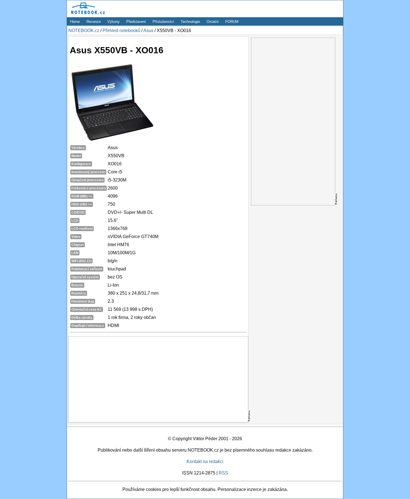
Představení (136, 22)
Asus (148, 30)
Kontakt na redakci (205, 461)
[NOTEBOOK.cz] (87, 14)
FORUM (231, 22)
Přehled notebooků (121, 30)
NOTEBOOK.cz (83, 30)
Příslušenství (163, 22)
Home (75, 22)
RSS (223, 473)
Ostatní (213, 22)
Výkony (113, 22)
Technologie (190, 22)
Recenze (93, 22)
